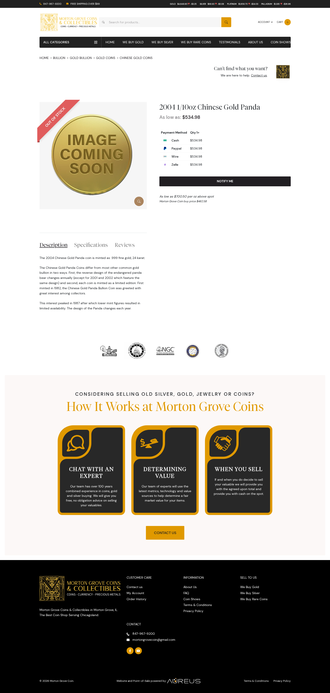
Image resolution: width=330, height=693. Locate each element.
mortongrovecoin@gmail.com (153, 640)
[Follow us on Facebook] (130, 650)
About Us (255, 42)
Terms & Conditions (197, 605)
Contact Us (165, 533)
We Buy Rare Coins (196, 42)
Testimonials (229, 42)
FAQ (186, 593)
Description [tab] (54, 245)
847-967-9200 (52, 3)
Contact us (259, 75)
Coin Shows (281, 42)
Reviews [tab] (125, 245)
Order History (136, 599)
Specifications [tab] (91, 245)
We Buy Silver (162, 42)
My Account (135, 593)
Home (110, 42)
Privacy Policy (193, 611)
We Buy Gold (133, 42)
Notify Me (225, 181)
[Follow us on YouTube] (138, 650)
